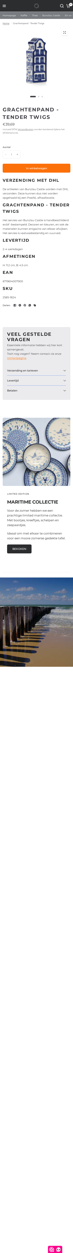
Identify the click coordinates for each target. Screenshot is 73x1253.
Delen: (7, 305)
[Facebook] (15, 305)
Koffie (24, 15)
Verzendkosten (25, 129)
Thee (35, 15)
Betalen (12, 390)
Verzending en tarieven (22, 370)
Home (6, 23)
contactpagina (16, 358)
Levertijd (13, 380)
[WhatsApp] (30, 305)
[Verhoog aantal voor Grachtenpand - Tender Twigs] (17, 154)
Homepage (9, 15)
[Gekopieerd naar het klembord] (35, 305)
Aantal (7, 147)
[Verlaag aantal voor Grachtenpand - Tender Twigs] (6, 154)
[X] (20, 305)
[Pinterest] (25, 305)
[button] (19, 548)
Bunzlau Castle (51, 15)
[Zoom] (64, 32)
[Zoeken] (62, 6)
